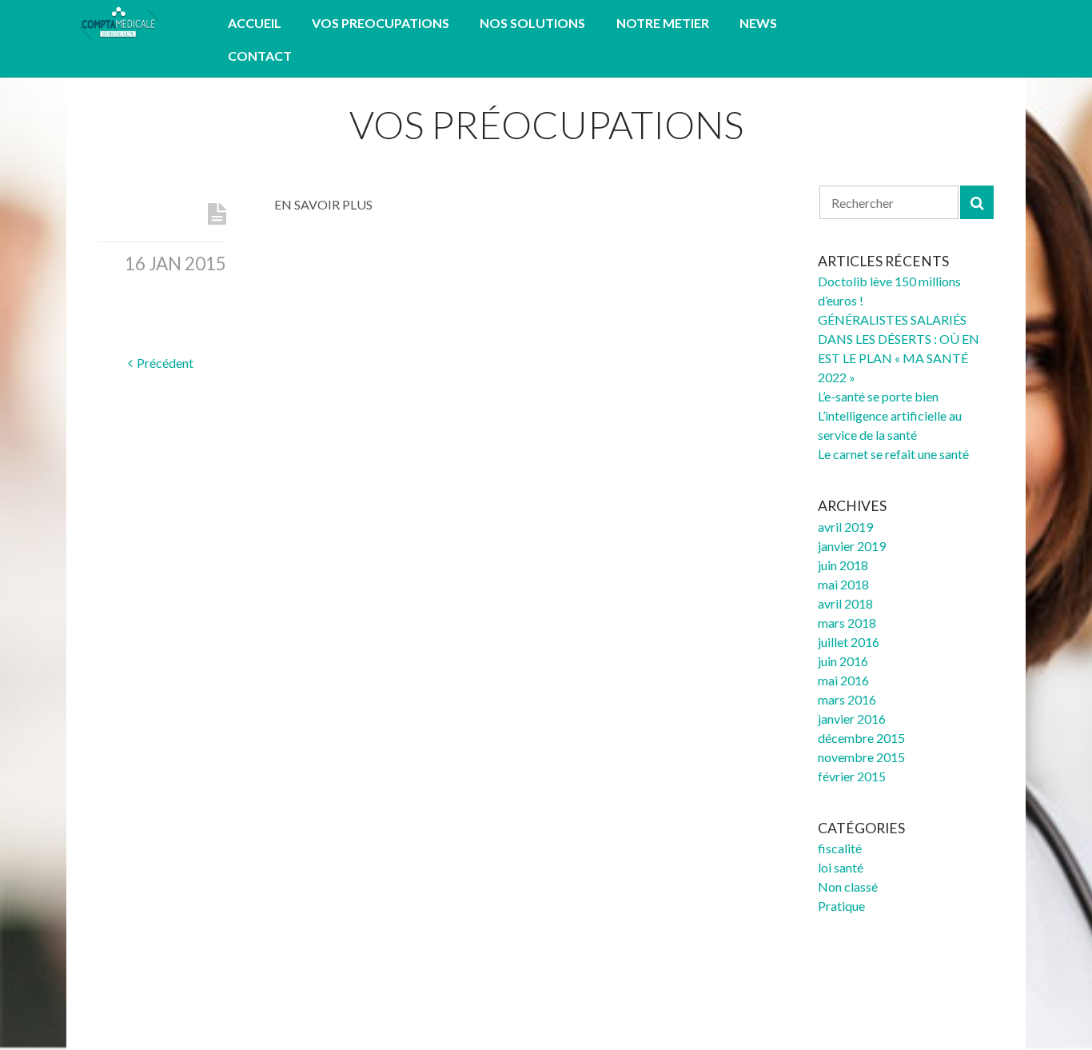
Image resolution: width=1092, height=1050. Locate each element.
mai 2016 (843, 680)
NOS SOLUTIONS (532, 22)
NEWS (758, 22)
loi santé (840, 867)
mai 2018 (843, 584)
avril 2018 (845, 603)
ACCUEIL (254, 22)
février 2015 (852, 776)
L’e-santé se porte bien (878, 396)
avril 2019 (845, 526)
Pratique (841, 905)
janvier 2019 (852, 545)
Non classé (848, 886)
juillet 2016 (848, 641)
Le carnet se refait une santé (893, 453)
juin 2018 (843, 565)
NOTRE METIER (662, 22)
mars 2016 (847, 699)
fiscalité (840, 848)
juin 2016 (843, 661)
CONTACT (260, 55)
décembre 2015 (861, 737)
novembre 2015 (861, 757)
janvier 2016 (852, 718)
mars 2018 (847, 622)
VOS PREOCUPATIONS (380, 22)
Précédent (165, 362)
